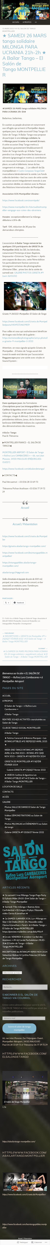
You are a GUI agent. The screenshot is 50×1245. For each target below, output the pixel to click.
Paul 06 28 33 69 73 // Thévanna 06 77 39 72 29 (25, 1044)
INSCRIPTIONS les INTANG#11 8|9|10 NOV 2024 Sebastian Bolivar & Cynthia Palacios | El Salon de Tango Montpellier (24, 955)
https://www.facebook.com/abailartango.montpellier (24, 1154)
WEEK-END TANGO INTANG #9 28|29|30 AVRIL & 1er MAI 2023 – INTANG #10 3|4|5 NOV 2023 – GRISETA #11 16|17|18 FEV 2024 (25, 753)
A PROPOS (27, 22)
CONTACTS (7, 791)
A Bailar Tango (11, 714)
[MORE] (36, 22)
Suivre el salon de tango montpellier (19, 1028)
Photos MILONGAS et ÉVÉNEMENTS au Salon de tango (26, 826)
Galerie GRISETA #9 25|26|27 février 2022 (26, 770)
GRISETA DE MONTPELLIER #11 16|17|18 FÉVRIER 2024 (23, 763)
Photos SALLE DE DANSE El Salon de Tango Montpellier (25, 809)
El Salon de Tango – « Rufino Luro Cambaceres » (20, 708)
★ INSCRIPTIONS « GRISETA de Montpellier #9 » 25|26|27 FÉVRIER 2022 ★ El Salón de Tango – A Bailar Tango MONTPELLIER (24, 637)
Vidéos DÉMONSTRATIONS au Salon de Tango (23, 817)
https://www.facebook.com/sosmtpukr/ (20, 200)
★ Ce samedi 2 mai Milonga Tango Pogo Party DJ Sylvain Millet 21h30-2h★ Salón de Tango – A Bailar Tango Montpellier (24, 898)
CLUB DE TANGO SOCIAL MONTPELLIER (21, 728)
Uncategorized (26, 623)
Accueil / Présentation (25, 524)
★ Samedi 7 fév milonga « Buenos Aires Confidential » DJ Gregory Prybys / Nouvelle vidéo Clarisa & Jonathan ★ (22, 910)
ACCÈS (5, 797)
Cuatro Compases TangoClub (30, 171)
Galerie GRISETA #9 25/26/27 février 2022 (24, 832)
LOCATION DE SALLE (12, 786)
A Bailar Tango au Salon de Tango (25, 618)
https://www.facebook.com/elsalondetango (24, 1055)
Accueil (25, 507)
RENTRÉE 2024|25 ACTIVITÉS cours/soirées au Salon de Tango (24, 721)
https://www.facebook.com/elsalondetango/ (23, 468)
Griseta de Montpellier (29, 621)
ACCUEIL (15, 22)
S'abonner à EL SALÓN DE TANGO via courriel (20, 996)
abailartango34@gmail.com (15, 572)
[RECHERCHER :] (25, 987)
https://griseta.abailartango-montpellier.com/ (24, 546)
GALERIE (6, 802)
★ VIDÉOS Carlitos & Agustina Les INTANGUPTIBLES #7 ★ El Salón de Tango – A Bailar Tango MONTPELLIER (25, 778)
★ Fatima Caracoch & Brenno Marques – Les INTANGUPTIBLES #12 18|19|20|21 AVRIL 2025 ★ (26, 741)
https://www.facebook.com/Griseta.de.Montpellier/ (24, 1194)
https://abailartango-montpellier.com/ (18, 1141)
